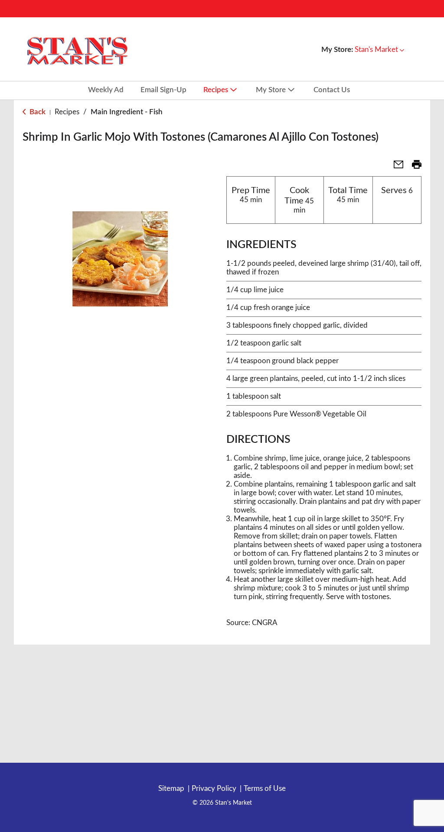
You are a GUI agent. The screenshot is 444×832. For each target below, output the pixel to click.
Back (37, 112)
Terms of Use (265, 788)
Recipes (67, 112)
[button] (379, 49)
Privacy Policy (214, 788)
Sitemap (171, 788)
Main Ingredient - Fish (127, 112)
